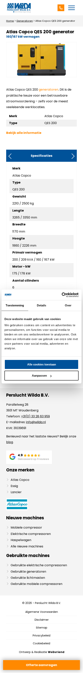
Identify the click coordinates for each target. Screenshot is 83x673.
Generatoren (24, 21)
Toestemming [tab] (15, 305)
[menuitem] (71, 7)
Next (72, 156)
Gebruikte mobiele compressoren (36, 584)
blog (9, 442)
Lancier (16, 492)
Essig (14, 486)
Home (10, 21)
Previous (11, 156)
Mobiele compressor (26, 527)
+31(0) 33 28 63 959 (35, 416)
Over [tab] (68, 305)
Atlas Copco (20, 480)
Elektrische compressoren (31, 534)
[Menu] (71, 7)
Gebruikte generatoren (28, 571)
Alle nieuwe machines (27, 546)
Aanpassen (39, 375)
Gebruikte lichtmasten (28, 577)
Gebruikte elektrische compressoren (39, 565)
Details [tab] (41, 305)
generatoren (48, 89)
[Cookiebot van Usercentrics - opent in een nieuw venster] (62, 294)
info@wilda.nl (36, 422)
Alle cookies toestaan (41, 364)
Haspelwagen (21, 540)
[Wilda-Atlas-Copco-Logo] (34, 7)
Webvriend (56, 652)
